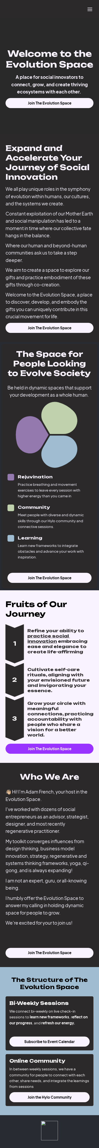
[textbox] (49, 9)
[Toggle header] (90, 9)
